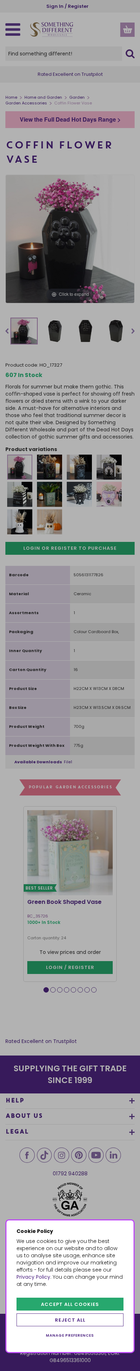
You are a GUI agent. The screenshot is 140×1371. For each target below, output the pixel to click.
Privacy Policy (33, 1277)
